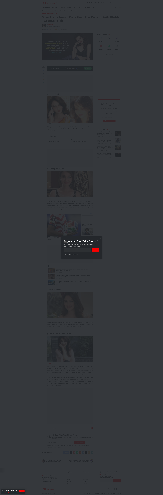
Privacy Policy (5, 492)
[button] (22, 491)
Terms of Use (14, 492)
